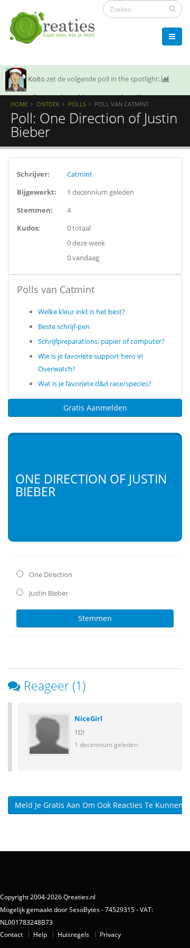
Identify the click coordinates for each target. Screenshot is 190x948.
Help (40, 934)
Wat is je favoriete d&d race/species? (94, 383)
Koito (36, 79)
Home (19, 104)
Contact (11, 934)
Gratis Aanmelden (95, 408)
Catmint (79, 174)
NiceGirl (88, 718)
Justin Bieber (47, 593)
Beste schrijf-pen (64, 326)
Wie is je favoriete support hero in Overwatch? (90, 362)
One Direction (49, 574)
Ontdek (48, 104)
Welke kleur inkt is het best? (81, 311)
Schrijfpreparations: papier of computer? (101, 341)
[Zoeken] (172, 8)
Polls (77, 104)
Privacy (110, 934)
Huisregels (73, 934)
